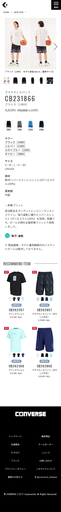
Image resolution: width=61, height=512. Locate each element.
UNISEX (16, 305)
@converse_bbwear (47, 476)
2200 (30, 129)
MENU (56, 7)
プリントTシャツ (16, 313)
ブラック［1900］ (15, 142)
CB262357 (16, 310)
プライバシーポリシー (15, 468)
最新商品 (45, 436)
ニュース (46, 452)
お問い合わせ (45, 460)
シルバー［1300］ (15, 146)
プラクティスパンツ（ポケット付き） (44, 315)
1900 (9, 129)
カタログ (15, 452)
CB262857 (44, 310)
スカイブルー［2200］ (18, 150)
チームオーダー (45, 444)
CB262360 (16, 366)
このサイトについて (45, 468)
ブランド (15, 460)
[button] (55, 46)
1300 (20, 129)
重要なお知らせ (15, 476)
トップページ (15, 436)
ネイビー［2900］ (15, 154)
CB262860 (44, 366)
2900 (41, 129)
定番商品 (15, 444)
